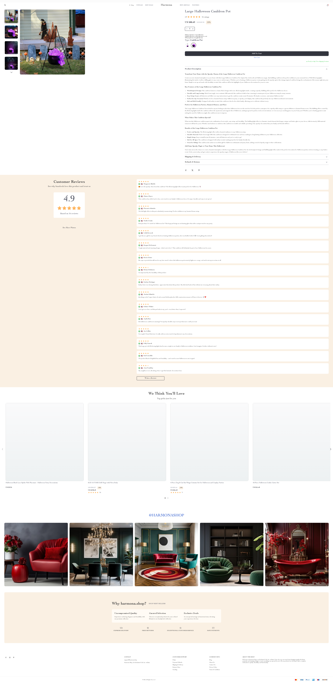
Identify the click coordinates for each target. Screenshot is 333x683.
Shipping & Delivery (178, 664)
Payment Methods (177, 662)
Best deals (149, 5)
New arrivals (185, 5)
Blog (210, 660)
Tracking (175, 669)
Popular (139, 5)
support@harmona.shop (130, 660)
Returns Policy (176, 667)
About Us (212, 662)
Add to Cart (257, 53)
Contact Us (212, 664)
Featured (195, 5)
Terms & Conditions (214, 669)
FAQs (174, 660)
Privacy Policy (213, 667)
